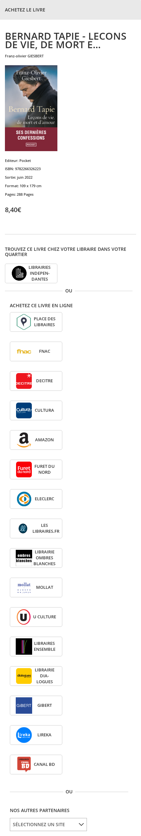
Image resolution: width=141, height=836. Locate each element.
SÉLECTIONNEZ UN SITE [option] (39, 824)
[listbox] (48, 824)
